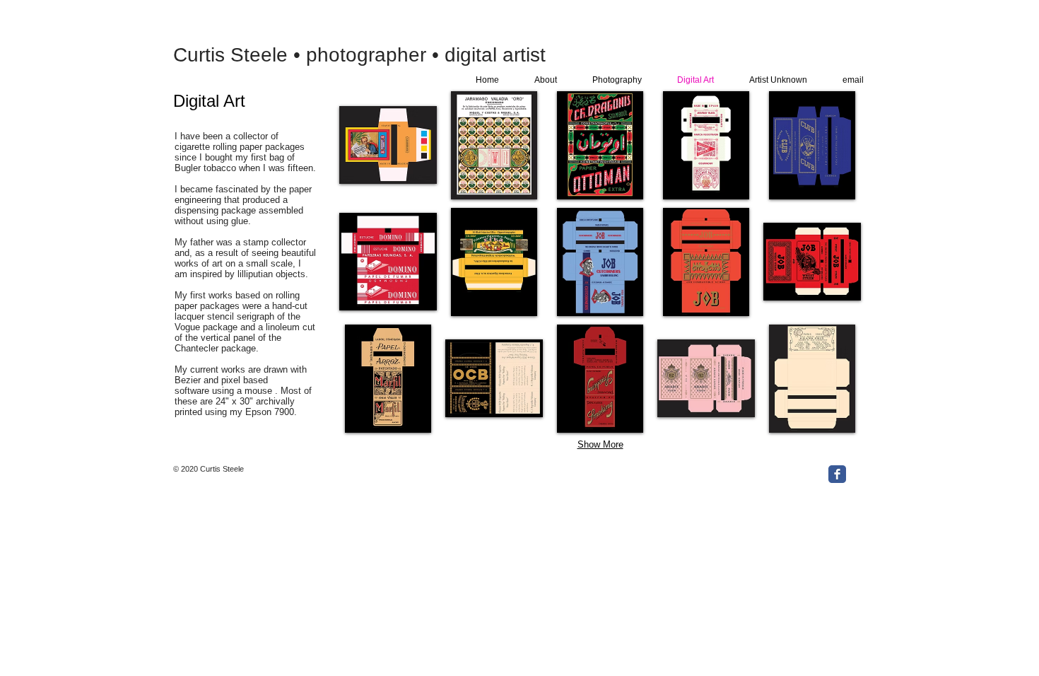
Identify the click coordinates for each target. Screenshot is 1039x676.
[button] (388, 145)
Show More (600, 444)
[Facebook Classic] (837, 474)
